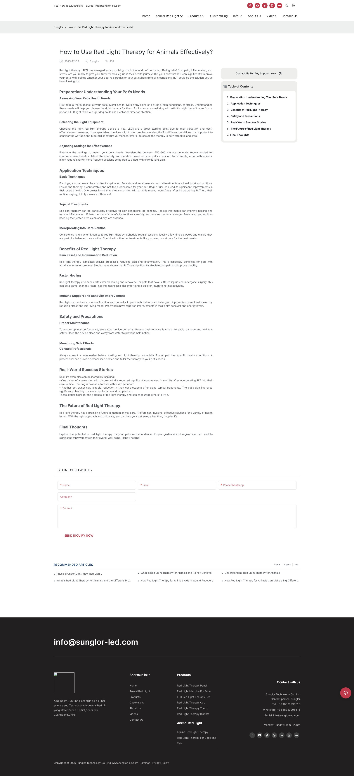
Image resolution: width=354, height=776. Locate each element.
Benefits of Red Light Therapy (249, 109)
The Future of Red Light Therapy (251, 128)
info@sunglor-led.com (96, 642)
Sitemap (146, 762)
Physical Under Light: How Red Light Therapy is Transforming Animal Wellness (79, 573)
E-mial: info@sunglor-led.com (282, 715)
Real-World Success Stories (248, 122)
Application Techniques (246, 103)
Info (296, 564)
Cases (287, 564)
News (277, 564)
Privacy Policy (160, 762)
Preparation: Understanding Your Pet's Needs (258, 97)
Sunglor (58, 27)
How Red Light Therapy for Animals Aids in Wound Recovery (177, 580)
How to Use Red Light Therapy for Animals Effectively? (100, 27)
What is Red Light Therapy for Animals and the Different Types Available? (94, 580)
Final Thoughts (239, 134)
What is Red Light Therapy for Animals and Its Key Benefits (176, 572)
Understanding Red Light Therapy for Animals (252, 572)
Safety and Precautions (245, 116)
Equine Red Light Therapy (192, 732)
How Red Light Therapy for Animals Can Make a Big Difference (262, 580)
